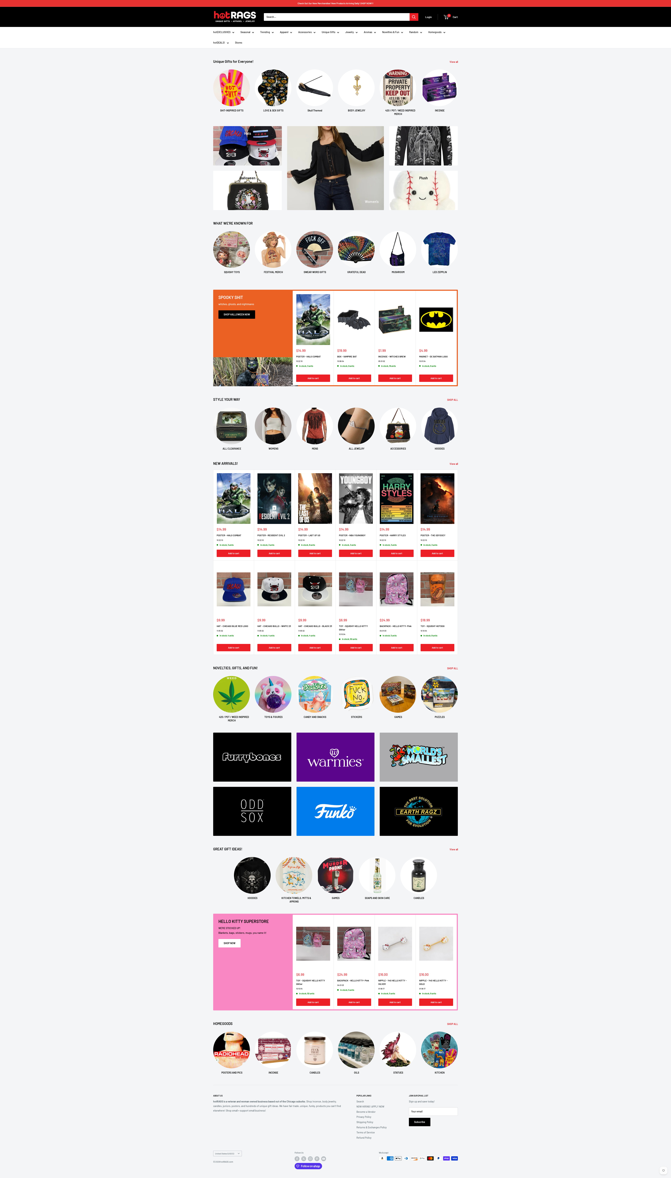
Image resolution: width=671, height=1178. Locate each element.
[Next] (458, 89)
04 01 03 (383, 631)
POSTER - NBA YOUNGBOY (352, 535)
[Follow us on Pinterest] (317, 1158)
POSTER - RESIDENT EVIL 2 (271, 535)
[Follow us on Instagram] (310, 1158)
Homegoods (435, 32)
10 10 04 (342, 634)
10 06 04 (340, 361)
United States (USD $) (224, 1153)
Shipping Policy (364, 1122)
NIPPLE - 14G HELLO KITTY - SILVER (392, 982)
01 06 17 (381, 988)
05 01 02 (381, 361)
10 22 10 (299, 361)
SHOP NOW (229, 943)
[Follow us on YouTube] (323, 1158)
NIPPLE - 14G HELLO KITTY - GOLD (433, 982)
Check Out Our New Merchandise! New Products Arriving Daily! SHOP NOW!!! (335, 3)
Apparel (284, 32)
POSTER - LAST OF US (309, 535)
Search (360, 1101)
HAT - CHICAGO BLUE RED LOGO (232, 626)
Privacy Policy (363, 1116)
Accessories (305, 32)
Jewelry (349, 32)
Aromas (368, 32)
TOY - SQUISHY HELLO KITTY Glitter (353, 628)
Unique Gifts (328, 32)
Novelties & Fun (390, 32)
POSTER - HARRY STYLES (393, 535)
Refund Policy (363, 1137)
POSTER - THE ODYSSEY (433, 535)
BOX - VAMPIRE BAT (347, 356)
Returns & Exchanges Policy (371, 1127)
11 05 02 (220, 631)
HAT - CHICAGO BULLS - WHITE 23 (274, 626)
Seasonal (245, 32)
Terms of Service (365, 1132)
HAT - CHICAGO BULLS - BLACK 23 (315, 626)
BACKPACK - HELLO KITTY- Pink (396, 626)
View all (454, 61)
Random (413, 32)
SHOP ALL (453, 399)
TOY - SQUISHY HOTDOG (433, 626)
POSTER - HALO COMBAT (308, 356)
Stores (238, 42)
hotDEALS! (219, 42)
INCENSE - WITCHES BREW (392, 356)
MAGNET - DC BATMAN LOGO (433, 356)
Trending (265, 32)
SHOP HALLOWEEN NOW (237, 314)
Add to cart (313, 378)
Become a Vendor (366, 1111)
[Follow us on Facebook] (297, 1158)
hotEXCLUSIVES (221, 32)
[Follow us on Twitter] (303, 1158)
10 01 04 (422, 361)
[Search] (414, 17)
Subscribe (419, 1121)
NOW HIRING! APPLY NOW (370, 1106)
